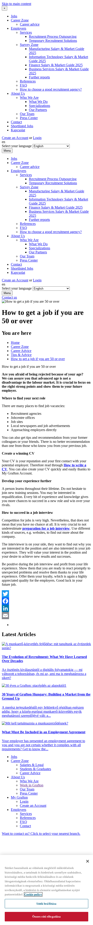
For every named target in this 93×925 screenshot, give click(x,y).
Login (37, 138)
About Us (18, 93)
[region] (46, 890)
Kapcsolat (18, 130)
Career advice (30, 24)
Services (26, 32)
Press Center (29, 118)
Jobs (14, 16)
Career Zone (20, 20)
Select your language (17, 146)
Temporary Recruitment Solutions (53, 40)
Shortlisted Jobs (22, 126)
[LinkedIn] (46, 608)
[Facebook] (46, 601)
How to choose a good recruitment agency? (51, 89)
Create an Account (15, 138)
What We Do (38, 102)
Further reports (39, 77)
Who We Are (29, 97)
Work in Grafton (31, 785)
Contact (16, 122)
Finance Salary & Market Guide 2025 (56, 65)
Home (15, 343)
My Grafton (19, 797)
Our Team (27, 114)
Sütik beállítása (46, 903)
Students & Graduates (35, 769)
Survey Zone (29, 45)
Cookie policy (33, 894)
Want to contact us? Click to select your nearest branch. (41, 833)
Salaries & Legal (32, 765)
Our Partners (38, 110)
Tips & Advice (21, 355)
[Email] (46, 615)
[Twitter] (46, 593)
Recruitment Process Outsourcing (53, 36)
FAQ (23, 85)
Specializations (39, 106)
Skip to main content (16, 4)
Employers (18, 28)
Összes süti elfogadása (46, 916)
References (28, 81)
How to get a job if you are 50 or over (38, 359)
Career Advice (21, 351)
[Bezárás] (88, 861)
